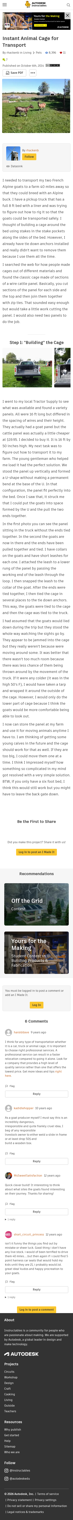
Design (9, 1383)
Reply (37, 1094)
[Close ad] (67, 15)
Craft (7, 1389)
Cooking (9, 1394)
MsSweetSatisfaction (28, 1175)
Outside (9, 1406)
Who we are (12, 1452)
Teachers (10, 1411)
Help (7, 1441)
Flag (12, 1086)
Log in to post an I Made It (36, 852)
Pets (39, 53)
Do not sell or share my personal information (37, 1506)
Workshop (11, 1377)
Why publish (12, 1430)
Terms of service (48, 1494)
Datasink (17, 166)
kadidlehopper (23, 1108)
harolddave (21, 1032)
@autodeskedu (20, 1479)
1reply (11, 1219)
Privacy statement (19, 1500)
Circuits (9, 1372)
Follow (29, 157)
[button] (4, 5)
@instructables (20, 1470)
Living (27, 53)
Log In (36, 1005)
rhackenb (13, 53)
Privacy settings (46, 1500)
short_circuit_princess (29, 1234)
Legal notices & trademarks (25, 1512)
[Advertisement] (36, 21)
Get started (11, 1435)
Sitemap (9, 1447)
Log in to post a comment (36, 1310)
